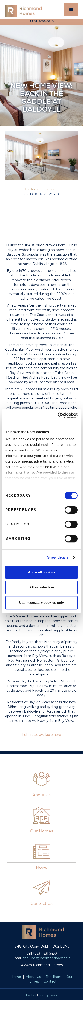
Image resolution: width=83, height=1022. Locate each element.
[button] (71, 9)
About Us (33, 977)
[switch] (71, 510)
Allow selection (41, 587)
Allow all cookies (41, 572)
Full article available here (41, 735)
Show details (57, 557)
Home (16, 977)
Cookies (31, 995)
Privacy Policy (48, 995)
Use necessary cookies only (41, 602)
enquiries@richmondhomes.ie (46, 958)
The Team (54, 977)
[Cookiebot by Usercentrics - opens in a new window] (58, 415)
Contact (50, 981)
